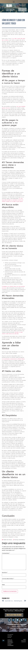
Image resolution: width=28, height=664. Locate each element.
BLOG (9, 6)
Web (3, 584)
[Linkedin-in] (9, 619)
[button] (13, 2)
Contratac (10, 645)
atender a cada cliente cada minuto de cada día (12, 332)
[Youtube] (17, 619)
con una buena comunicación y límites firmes (13, 359)
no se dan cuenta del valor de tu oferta (13, 39)
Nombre (5, 572)
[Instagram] (13, 619)
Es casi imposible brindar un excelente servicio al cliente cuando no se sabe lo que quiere (12, 200)
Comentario (6, 553)
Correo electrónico (8, 578)
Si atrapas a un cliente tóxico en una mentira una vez (13, 287)
